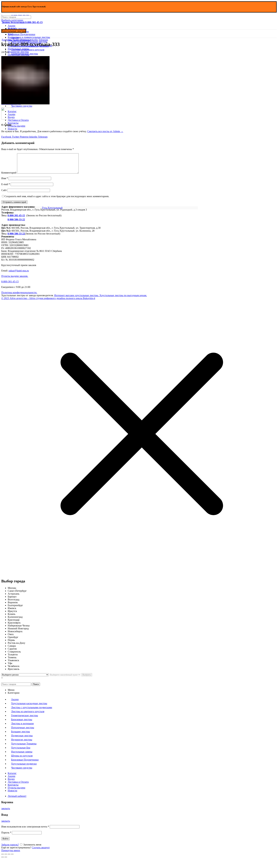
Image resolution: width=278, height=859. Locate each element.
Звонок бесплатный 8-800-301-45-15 (22, 22)
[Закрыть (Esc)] (2, 854)
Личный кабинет (17, 796)
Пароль (6, 832)
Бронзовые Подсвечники (21, 34)
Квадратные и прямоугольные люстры (29, 37)
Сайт (4, 190)
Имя (4, 178)
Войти (5, 838)
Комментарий (8, 172)
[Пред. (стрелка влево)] (2, 857)
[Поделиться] (6, 854)
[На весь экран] (9, 854)
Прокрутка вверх (10, 850)
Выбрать (87, 675)
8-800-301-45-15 (16, 215)
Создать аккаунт (41, 847)
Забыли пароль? (10, 844)
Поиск (36, 684)
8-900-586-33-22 (16, 219)
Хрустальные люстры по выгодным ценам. (123, 295)
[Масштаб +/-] (12, 854)
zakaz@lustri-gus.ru (19, 270)
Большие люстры (17, 28)
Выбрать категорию (12, 20)
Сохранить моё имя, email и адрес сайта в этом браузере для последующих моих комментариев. (57, 196)
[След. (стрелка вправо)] (6, 857)
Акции (11, 25)
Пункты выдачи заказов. (14, 276)
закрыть (5, 808)
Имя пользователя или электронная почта (25, 826)
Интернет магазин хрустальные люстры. (76, 295)
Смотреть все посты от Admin (105, 131)
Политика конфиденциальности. (19, 292)
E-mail (5, 184)
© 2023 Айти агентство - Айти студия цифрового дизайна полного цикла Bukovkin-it (48, 298)
